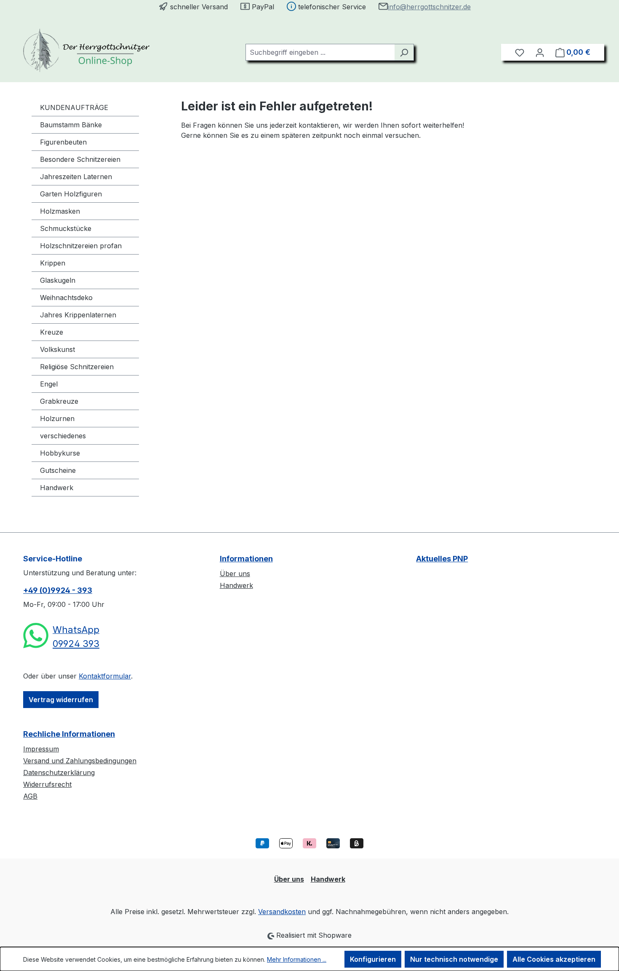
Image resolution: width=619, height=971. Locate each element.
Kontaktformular (105, 676)
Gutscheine (58, 470)
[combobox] (320, 52)
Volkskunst (57, 349)
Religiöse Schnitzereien (77, 366)
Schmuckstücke (65, 228)
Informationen (246, 558)
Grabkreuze (59, 401)
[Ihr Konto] (540, 52)
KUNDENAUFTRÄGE (74, 107)
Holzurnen (57, 418)
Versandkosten (282, 911)
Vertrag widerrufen (61, 699)
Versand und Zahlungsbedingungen (79, 760)
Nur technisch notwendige (454, 959)
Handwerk (56, 487)
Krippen (52, 263)
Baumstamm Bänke (71, 125)
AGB (30, 796)
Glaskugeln (57, 280)
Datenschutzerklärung (59, 772)
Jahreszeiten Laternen (76, 176)
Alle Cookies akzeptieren (553, 959)
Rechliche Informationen (69, 734)
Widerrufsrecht (47, 784)
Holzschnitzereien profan (81, 245)
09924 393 (76, 643)
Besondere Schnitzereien (80, 159)
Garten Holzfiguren (71, 194)
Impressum (41, 749)
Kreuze (51, 332)
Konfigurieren (373, 959)
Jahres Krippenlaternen (78, 315)
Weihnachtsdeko (66, 297)
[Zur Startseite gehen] (86, 50)
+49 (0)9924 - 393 (57, 590)
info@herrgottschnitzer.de (429, 7)
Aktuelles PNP (442, 558)
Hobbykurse (60, 453)
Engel (49, 384)
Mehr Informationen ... (296, 959)
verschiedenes (63, 436)
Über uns (235, 573)
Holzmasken (60, 211)
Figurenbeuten (63, 142)
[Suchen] (404, 52)
